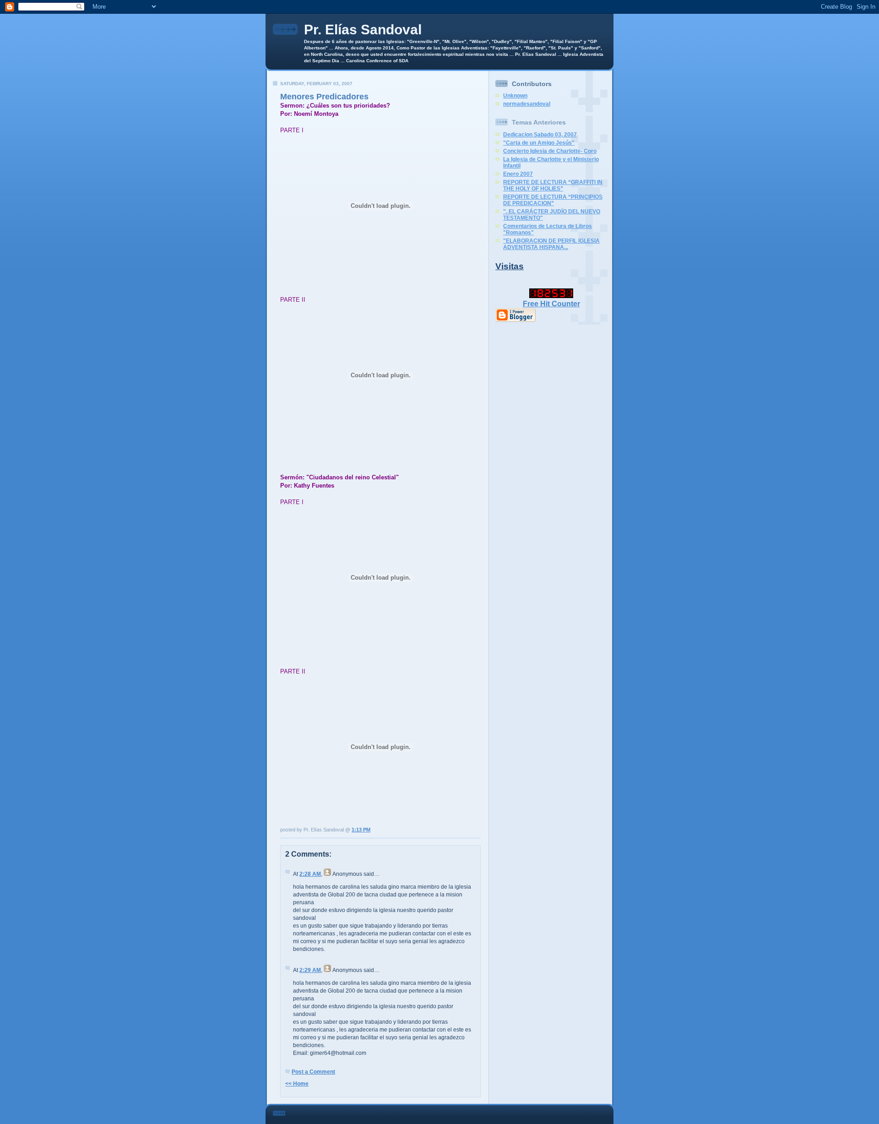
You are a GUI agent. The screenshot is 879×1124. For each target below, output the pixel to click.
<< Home (297, 1084)
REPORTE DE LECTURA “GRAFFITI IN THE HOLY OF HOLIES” (552, 185)
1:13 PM (361, 829)
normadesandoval (526, 104)
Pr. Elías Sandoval (363, 29)
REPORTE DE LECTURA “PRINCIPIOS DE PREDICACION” (552, 200)
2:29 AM (310, 970)
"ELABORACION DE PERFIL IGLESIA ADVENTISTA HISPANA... (551, 244)
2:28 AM (310, 874)
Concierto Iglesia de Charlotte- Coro (550, 151)
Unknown (515, 95)
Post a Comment (313, 1072)
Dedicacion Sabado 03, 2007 (540, 134)
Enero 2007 (518, 174)
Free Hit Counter (551, 304)
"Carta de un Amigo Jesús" (539, 143)
